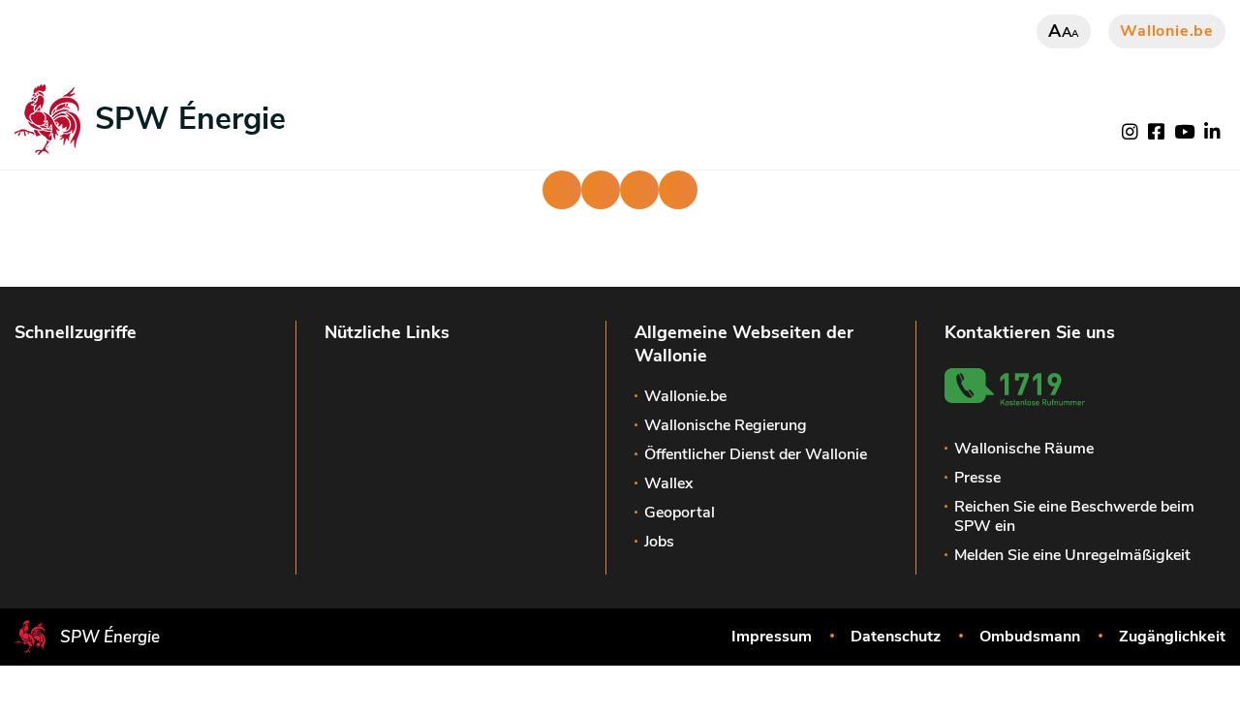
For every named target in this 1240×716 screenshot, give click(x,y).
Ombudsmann (1029, 636)
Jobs (659, 541)
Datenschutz (896, 636)
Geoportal (679, 512)
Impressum (771, 636)
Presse (977, 477)
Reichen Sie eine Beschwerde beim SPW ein (1074, 516)
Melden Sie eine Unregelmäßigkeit (1072, 555)
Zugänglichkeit (1172, 636)
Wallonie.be (1167, 31)
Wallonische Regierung (725, 425)
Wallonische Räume (1024, 448)
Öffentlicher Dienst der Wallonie (755, 454)
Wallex (668, 483)
